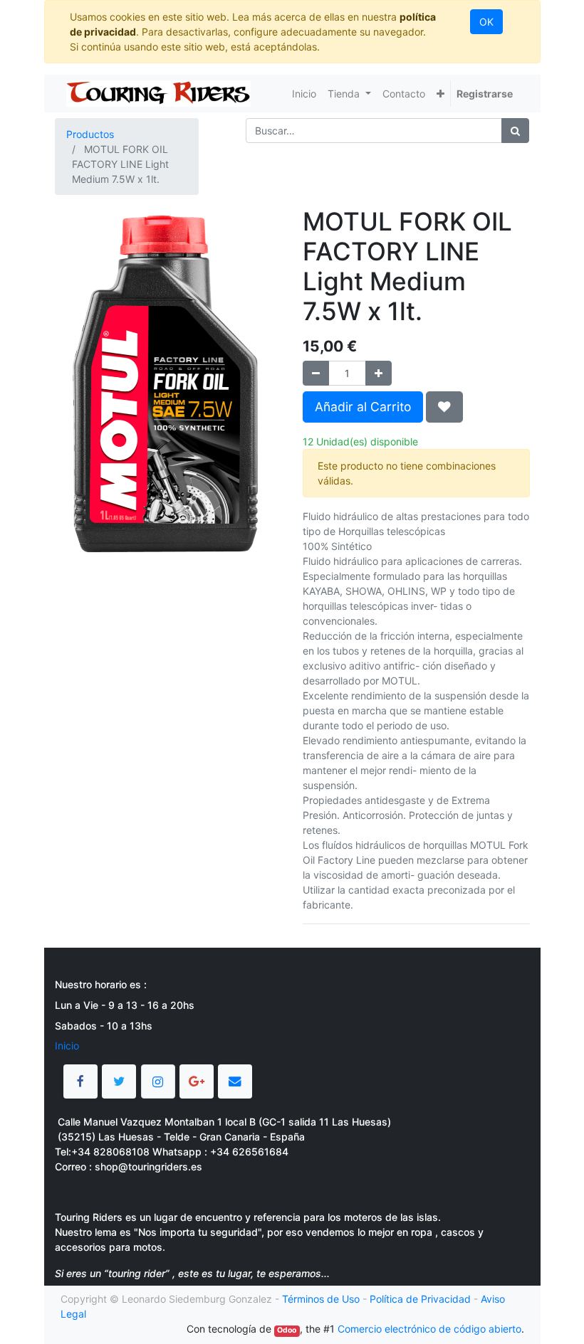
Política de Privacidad (420, 1299)
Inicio (67, 1045)
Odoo (286, 1330)
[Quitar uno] (316, 373)
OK (486, 22)
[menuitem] (304, 93)
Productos (90, 134)
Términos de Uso (321, 1299)
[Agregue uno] (378, 373)
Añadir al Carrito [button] (363, 406)
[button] (440, 93)
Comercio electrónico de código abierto (429, 1329)
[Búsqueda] (515, 130)
